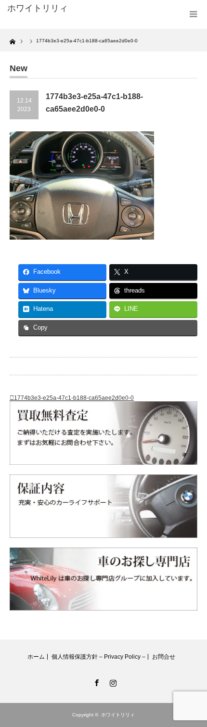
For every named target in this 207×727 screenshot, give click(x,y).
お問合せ (163, 657)
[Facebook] (95, 681)
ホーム (36, 657)
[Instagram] (111, 681)
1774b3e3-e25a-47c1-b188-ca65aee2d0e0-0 (74, 398)
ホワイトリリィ (37, 8)
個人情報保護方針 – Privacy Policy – (98, 657)
